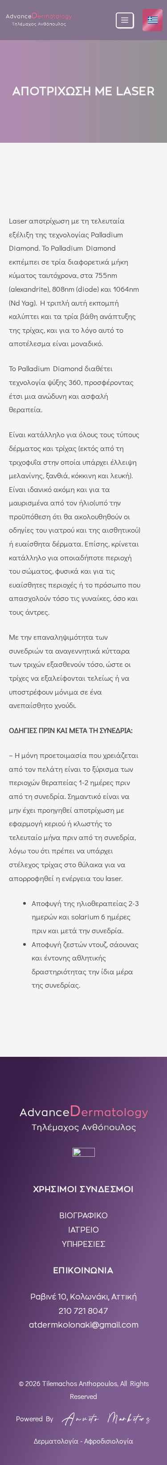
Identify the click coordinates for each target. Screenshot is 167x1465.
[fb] (84, 1159)
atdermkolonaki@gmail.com (83, 1325)
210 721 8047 (83, 1311)
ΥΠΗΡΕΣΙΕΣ (84, 1244)
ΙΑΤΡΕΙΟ (83, 1230)
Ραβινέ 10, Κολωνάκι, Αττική (83, 1297)
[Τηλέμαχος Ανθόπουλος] (38, 20)
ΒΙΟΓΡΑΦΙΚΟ (83, 1216)
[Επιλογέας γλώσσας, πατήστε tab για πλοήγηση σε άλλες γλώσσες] (153, 20)
